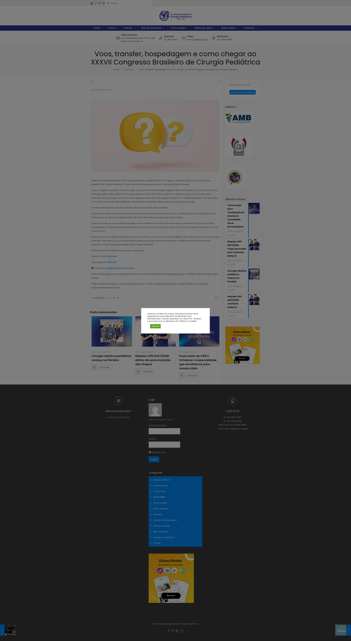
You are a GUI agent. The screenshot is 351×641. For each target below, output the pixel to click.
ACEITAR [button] (155, 326)
